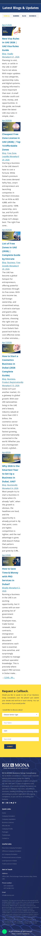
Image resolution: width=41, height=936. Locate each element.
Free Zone (11, 153)
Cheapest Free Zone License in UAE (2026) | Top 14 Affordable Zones (11, 142)
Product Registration (11, 382)
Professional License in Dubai (11, 857)
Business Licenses (8, 822)
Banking (16, 16)
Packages (5, 832)
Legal (4, 156)
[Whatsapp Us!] (4, 931)
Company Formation (8, 816)
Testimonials (6, 835)
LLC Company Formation (9, 854)
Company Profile (7, 829)
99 (12, 677)
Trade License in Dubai (9, 864)
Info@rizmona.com (8, 895)
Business (32, 16)
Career (19, 934)
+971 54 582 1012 (8, 888)
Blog (24, 16)
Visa (9, 53)
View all (7, 16)
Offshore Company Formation (11, 851)
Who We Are (6, 825)
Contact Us (5, 838)
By (11, 156)
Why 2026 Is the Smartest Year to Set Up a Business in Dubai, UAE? (11, 473)
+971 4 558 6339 (8, 886)
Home (4, 813)
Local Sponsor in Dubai (9, 861)
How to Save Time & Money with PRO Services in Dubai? (10, 576)
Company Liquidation (9, 819)
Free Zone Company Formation (12, 848)
